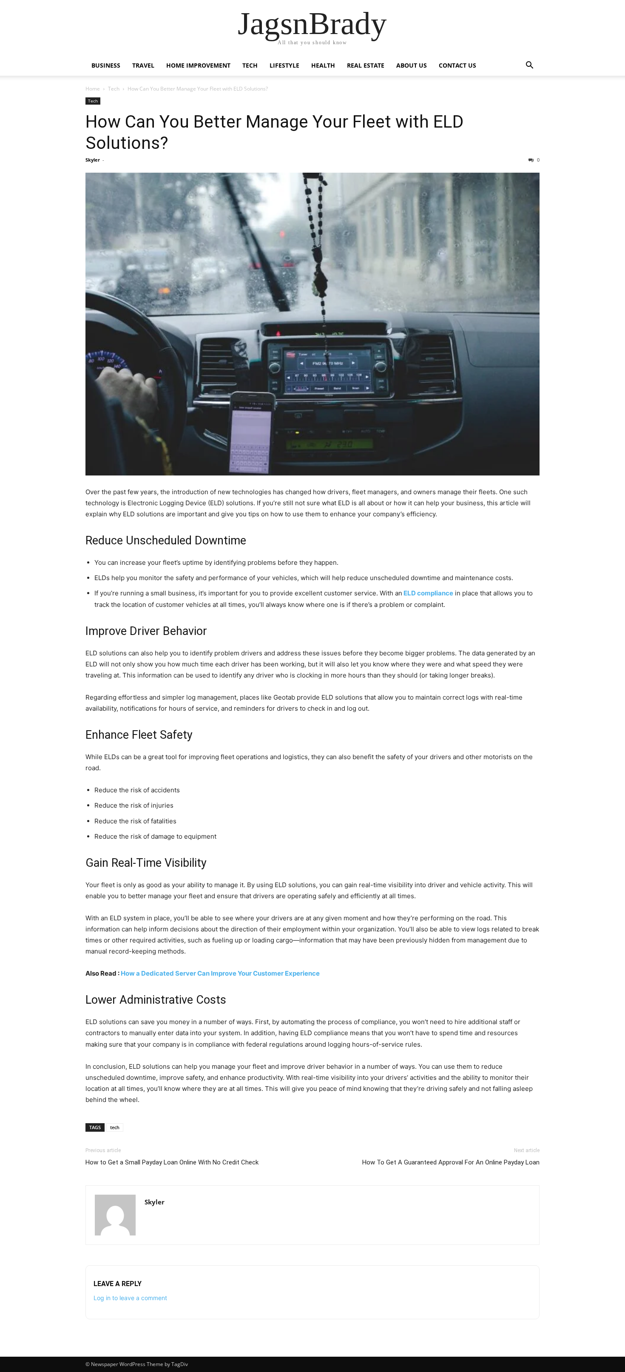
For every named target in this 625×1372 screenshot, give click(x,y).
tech (114, 1127)
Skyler (92, 160)
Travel (143, 65)
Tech (250, 65)
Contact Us (457, 65)
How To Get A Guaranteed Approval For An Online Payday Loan (451, 1162)
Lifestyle (284, 65)
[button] (529, 66)
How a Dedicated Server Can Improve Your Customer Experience (220, 973)
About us (411, 65)
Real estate (365, 65)
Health (323, 65)
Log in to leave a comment (130, 1297)
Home (92, 88)
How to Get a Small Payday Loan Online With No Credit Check (172, 1162)
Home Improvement (198, 65)
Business (105, 65)
